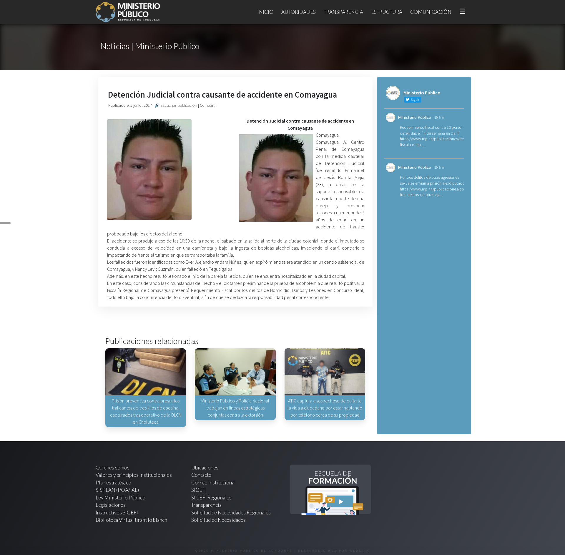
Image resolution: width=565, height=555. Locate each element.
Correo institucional (213, 482)
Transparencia (343, 12)
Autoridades (298, 12)
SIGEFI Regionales (211, 497)
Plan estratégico (114, 482)
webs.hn (360, 551)
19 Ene (439, 117)
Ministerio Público (414, 117)
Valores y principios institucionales (134, 475)
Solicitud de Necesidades (218, 520)
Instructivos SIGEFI (117, 512)
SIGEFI (199, 490)
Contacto (201, 475)
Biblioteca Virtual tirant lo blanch (131, 520)
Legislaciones (111, 505)
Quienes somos (112, 467)
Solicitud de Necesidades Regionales (231, 512)
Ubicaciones (204, 467)
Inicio (265, 12)
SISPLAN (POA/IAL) (117, 490)
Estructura (386, 12)
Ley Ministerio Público (120, 497)
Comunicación (430, 12)
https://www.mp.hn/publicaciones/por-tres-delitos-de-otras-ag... (433, 192)
